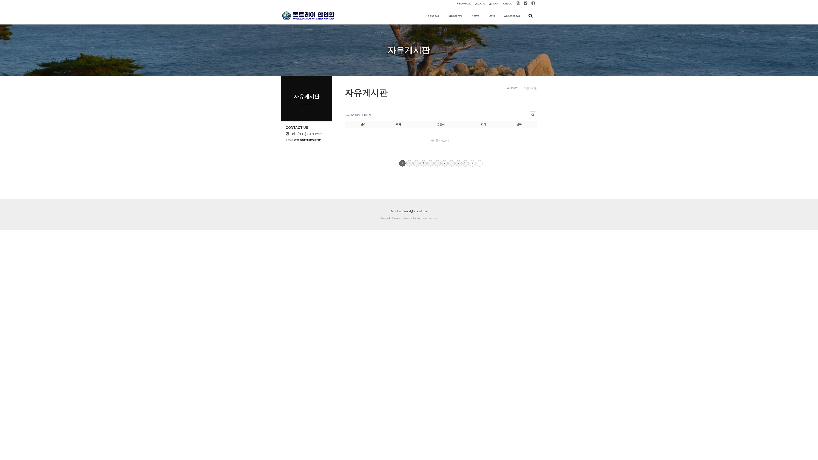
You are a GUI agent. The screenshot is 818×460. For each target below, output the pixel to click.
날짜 (519, 124)
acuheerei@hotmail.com (307, 139)
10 (465, 163)
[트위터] (525, 3)
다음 (472, 163)
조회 (483, 124)
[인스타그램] (518, 3)
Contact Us (512, 15)
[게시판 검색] (532, 114)
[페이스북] (533, 3)
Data (492, 15)
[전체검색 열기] (530, 15)
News (475, 15)
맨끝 (480, 163)
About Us (432, 15)
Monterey (455, 15)
